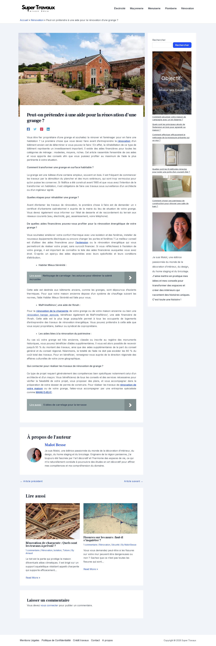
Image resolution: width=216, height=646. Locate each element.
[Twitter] (35, 129)
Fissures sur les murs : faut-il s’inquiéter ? (103, 538)
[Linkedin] (48, 129)
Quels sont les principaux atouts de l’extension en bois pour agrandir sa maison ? (168, 127)
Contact (95, 640)
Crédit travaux (81, 640)
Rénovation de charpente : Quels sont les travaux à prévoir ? (51, 544)
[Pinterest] (41, 129)
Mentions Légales (29, 640)
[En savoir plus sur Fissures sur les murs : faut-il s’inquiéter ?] (110, 518)
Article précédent (31, 481)
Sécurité (115, 544)
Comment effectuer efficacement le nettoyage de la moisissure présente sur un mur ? (171, 137)
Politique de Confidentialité (56, 640)
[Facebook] (28, 129)
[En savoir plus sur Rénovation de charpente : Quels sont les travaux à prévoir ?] (53, 521)
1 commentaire (33, 550)
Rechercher (159, 39)
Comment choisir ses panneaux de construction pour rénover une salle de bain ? (170, 203)
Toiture (66, 550)
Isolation (58, 550)
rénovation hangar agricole (42, 314)
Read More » (33, 577)
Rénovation (46, 550)
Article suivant (133, 481)
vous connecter (49, 605)
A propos (107, 640)
